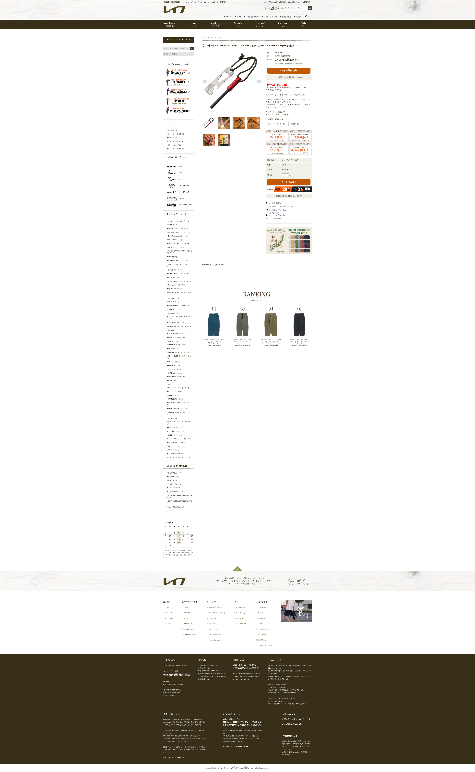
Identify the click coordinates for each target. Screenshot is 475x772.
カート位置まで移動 (288, 70)
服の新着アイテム (174, 130)
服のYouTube (172, 138)
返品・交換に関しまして (176, 507)
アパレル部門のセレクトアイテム (179, 334)
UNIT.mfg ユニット (174, 450)
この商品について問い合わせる (281, 206)
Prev (205, 82)
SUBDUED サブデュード (176, 435)
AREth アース (172, 225)
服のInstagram (240, 607)
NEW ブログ (212, 618)
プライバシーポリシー (265, 645)
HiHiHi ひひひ (173, 257)
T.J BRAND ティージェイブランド (179, 439)
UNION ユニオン (173, 446)
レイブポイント (173, 480)
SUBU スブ (172, 309)
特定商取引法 (262, 640)
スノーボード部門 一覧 (276, 124)
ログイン (299, 17)
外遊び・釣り (295, 124)
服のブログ (212, 623)
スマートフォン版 (185, 39)
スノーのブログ (213, 629)
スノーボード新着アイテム (177, 134)
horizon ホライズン (174, 369)
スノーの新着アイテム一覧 (217, 613)
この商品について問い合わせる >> (288, 77)
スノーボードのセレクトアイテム (217, 37)
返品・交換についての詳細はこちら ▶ (175, 757)
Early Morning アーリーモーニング (179, 232)
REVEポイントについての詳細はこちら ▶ (236, 746)
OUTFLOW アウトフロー (176, 399)
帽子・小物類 (169, 618)
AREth (186, 618)
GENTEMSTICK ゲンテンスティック (180, 352)
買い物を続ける (275, 203)
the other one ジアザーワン (177, 442)
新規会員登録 (286, 17)
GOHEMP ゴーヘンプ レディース (179, 243)
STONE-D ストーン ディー (177, 431)
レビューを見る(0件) (277, 215)
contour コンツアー (174, 341)
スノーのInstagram (241, 613)
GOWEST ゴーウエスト (176, 247)
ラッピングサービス (175, 484)
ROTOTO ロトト (173, 302)
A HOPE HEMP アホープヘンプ (178, 221)
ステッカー (168, 623)
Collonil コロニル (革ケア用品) (178, 228)
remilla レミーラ (173, 298)
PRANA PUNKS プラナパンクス (179, 408)
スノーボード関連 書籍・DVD (178, 454)
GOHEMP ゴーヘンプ (175, 240)
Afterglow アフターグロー (176, 337)
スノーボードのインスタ (176, 149)
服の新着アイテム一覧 (215, 607)
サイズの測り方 (275, 213)
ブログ (239, 17)
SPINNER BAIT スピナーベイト (178, 305)
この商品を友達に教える (278, 210)
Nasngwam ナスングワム (176, 285)
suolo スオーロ (173, 313)
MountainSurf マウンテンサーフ (179, 388)
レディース (168, 613)
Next (259, 82)
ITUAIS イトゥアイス (175, 270)
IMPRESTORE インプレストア (178, 260)
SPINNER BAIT (188, 629)
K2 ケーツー (172, 384)
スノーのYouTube (241, 623)
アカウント (261, 623)
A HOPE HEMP (188, 623)
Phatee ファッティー (175, 289)
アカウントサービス (270, 17)
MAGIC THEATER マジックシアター (180, 281)
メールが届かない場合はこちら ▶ (292, 724)
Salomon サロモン (174, 418)
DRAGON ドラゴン (174, 348)
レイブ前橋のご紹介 (215, 634)
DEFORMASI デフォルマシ (177, 345)
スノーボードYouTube (175, 141)
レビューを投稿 (275, 218)
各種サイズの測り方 (175, 477)
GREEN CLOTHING (190, 634)
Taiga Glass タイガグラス (176, 322)
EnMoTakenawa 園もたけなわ (178, 236)
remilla (186, 607)
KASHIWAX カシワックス (176, 377)
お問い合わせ (262, 634)
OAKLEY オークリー (175, 395)
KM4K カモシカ (173, 380)
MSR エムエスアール (175, 391)
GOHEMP (187, 613)
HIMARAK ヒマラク (174, 365)
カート (309, 17)
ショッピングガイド (175, 488)
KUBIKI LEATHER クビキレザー (179, 274)
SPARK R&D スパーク (175, 428)
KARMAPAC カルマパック (177, 373)
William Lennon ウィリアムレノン (179, 326)
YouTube (229, 17)
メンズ (167, 607)
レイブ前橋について (252, 17)
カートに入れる (289, 182)
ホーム (203, 37)
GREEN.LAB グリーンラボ (177, 362)
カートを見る (262, 607)
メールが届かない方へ (175, 491)
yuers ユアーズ (173, 330)
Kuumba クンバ (173, 277)
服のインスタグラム (175, 145)
